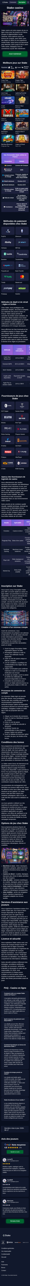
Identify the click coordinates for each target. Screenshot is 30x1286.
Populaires (4, 67)
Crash (19, 67)
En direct (12, 67)
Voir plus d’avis (15, 1221)
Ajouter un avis (15, 1152)
